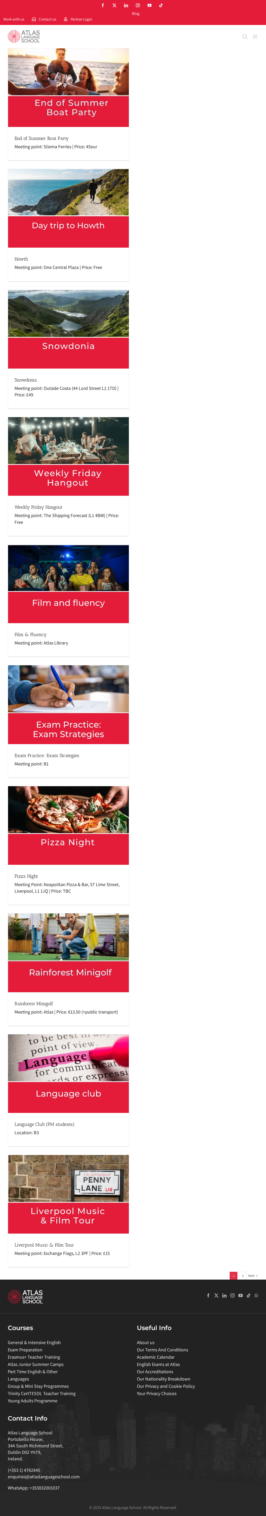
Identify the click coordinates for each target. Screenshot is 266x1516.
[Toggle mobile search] (245, 36)
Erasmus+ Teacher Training (34, 1357)
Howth (21, 259)
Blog (135, 13)
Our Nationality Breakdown (163, 1379)
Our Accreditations (155, 1372)
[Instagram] (232, 1295)
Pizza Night (26, 876)
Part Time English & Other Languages (33, 1375)
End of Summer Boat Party (42, 138)
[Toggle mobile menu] (255, 36)
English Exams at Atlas (158, 1364)
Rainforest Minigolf (34, 1004)
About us (145, 1342)
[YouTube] (240, 1295)
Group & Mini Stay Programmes (38, 1386)
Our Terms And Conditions (162, 1350)
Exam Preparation (25, 1350)
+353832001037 (45, 1488)
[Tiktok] (249, 1295)
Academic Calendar (156, 1357)
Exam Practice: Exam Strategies (47, 755)
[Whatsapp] (256, 1295)
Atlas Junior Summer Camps (35, 1364)
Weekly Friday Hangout (38, 507)
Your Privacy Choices (156, 1393)
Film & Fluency (31, 634)
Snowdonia (26, 380)
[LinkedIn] (224, 1295)
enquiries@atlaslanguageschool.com (44, 1477)
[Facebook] (208, 1295)
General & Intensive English (34, 1342)
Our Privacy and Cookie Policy (166, 1386)
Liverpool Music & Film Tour (44, 1245)
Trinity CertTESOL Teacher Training (42, 1393)
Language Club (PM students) (45, 1124)
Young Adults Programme (32, 1401)
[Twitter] (216, 1295)
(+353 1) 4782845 (24, 1470)
